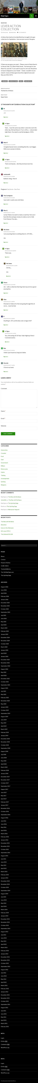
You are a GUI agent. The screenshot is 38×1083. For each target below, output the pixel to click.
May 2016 (3, 827)
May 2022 (3, 672)
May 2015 (3, 865)
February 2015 (5, 874)
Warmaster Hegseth (13, 509)
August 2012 (4, 969)
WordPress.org (5, 1047)
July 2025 (3, 615)
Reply (6, 117)
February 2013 (5, 950)
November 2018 (5, 742)
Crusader (3, 453)
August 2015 (4, 855)
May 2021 (3, 694)
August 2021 (4, 688)
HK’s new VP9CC (6, 531)
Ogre (7, 123)
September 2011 (5, 1004)
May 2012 (3, 979)
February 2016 (5, 836)
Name (3, 411)
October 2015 (5, 849)
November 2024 (5, 640)
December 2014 (5, 881)
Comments (5, 1044)
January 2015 (4, 878)
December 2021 (5, 678)
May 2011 (3, 1017)
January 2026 (4, 599)
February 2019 (5, 732)
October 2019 (5, 710)
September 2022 (5, 666)
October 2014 (5, 887)
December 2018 (5, 738)
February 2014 (5, 912)
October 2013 (5, 925)
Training (3, 475)
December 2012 (5, 957)
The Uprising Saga (13, 503)
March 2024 (4, 647)
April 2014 (4, 906)
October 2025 (5, 609)
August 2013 (4, 931)
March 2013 (4, 947)
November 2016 (5, 808)
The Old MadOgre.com (7, 572)
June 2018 (4, 757)
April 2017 (4, 799)
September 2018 (5, 748)
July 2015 (3, 859)
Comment (4, 388)
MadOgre (13, 32)
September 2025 (5, 612)
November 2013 (5, 922)
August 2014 (4, 893)
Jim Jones (6, 229)
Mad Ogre (4, 16)
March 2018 (4, 767)
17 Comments (22, 32)
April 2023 (4, 653)
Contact (3, 559)
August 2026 (4, 587)
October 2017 (5, 783)
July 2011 (3, 1010)
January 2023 (4, 656)
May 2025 (3, 621)
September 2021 (5, 685)
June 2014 (4, 900)
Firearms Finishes (5, 562)
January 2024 (4, 650)
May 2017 (3, 795)
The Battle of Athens (7, 89)
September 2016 (5, 814)
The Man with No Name (14, 497)
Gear (2, 459)
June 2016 (4, 824)
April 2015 (4, 868)
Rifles (21, 81)
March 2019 (4, 729)
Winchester (28, 81)
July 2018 (3, 754)
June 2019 (4, 719)
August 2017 (4, 789)
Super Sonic (4, 96)
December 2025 (5, 602)
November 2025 (5, 606)
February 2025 (5, 631)
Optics (3, 472)
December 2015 (5, 843)
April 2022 (4, 675)
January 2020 (4, 707)
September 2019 (5, 713)
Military (3, 466)
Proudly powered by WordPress (8, 1081)
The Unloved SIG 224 (7, 534)
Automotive (4, 450)
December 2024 (5, 637)
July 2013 (3, 935)
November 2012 (5, 960)
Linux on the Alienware (7, 528)
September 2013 (5, 928)
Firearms (4, 81)
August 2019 (4, 716)
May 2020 (3, 704)
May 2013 (3, 941)
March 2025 (4, 628)
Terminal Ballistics (6, 569)
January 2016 (4, 840)
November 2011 (5, 998)
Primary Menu (36, 16)
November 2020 (5, 700)
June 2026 (4, 590)
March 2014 (4, 909)
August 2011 (4, 1007)
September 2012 (5, 966)
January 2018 (4, 773)
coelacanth (7, 174)
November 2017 (5, 780)
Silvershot (3, 524)
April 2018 (4, 764)
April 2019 (4, 726)
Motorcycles (4, 469)
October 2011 (5, 1001)
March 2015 (4, 871)
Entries (4, 1041)
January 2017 (4, 805)
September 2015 (5, 852)
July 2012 (3, 973)
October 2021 (5, 681)
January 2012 (4, 991)
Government (4, 462)
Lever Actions (13, 81)
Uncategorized (5, 478)
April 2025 (4, 625)
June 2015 (4, 862)
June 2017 (4, 792)
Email (3, 418)
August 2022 (4, 669)
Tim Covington (8, 195)
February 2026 (5, 596)
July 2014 (3, 897)
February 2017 (5, 802)
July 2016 (3, 821)
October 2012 (5, 963)
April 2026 (4, 593)
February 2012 (5, 988)
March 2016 (4, 833)
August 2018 (4, 751)
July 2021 (3, 691)
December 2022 (5, 659)
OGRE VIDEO (5, 566)
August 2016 (4, 818)
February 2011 (5, 1026)
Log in (2, 1038)
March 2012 (4, 985)
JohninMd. (4, 500)
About (2, 556)
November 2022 (5, 663)
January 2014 (4, 916)
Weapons (4, 23)
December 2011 (5, 995)
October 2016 (5, 811)
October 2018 (5, 745)
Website (3, 426)
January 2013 (4, 954)
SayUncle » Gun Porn (13, 189)
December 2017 (5, 776)
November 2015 (5, 846)
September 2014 (5, 890)
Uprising (3, 481)
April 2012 (4, 982)
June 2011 (4, 1014)
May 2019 (3, 723)
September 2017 (5, 786)
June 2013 (4, 938)
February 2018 (5, 770)
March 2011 (4, 1023)
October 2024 (5, 644)
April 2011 (4, 1020)
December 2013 (5, 919)
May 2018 (3, 761)
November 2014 (5, 884)
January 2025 (4, 634)
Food (2, 456)
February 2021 (5, 697)
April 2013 (4, 944)
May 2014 (3, 903)
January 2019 (4, 735)
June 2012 (4, 976)
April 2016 (4, 830)
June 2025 (4, 618)
